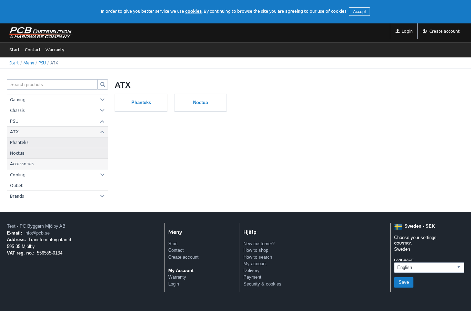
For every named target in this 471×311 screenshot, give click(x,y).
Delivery (251, 270)
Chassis (17, 110)
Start (14, 49)
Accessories (22, 163)
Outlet (16, 185)
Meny (28, 63)
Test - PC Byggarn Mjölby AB (36, 226)
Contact (33, 49)
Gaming (18, 99)
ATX (14, 131)
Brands (17, 196)
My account (255, 263)
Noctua (17, 153)
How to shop (255, 250)
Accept (359, 11)
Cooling (18, 174)
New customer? (258, 243)
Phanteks (19, 142)
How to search (257, 257)
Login (173, 284)
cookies (193, 11)
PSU (42, 63)
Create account (183, 257)
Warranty (55, 49)
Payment (252, 277)
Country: (403, 243)
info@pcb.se (37, 233)
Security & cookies (262, 284)
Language (404, 260)
